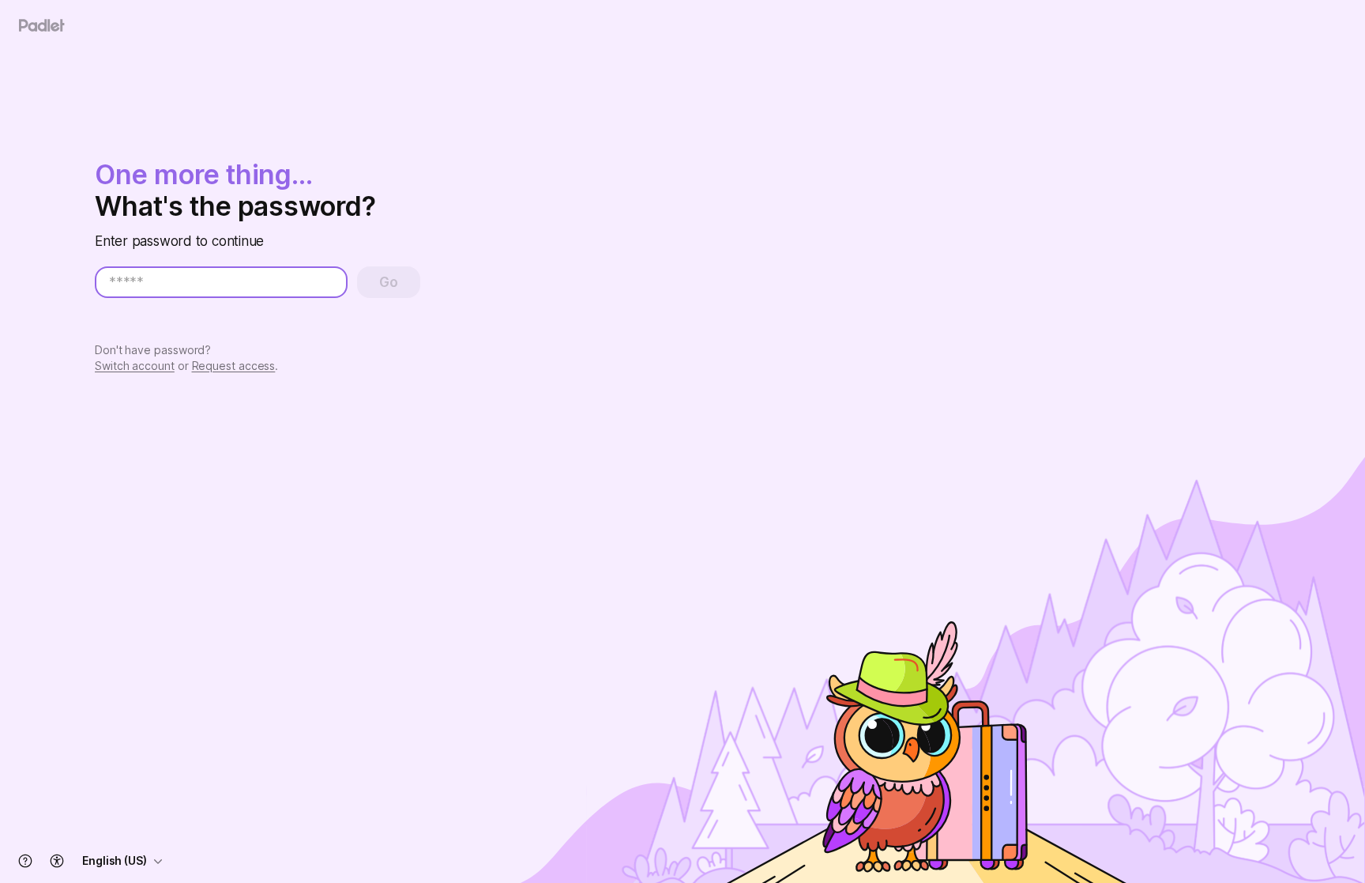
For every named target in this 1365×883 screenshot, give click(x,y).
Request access (234, 365)
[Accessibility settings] (57, 861)
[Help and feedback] (25, 861)
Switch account (135, 365)
